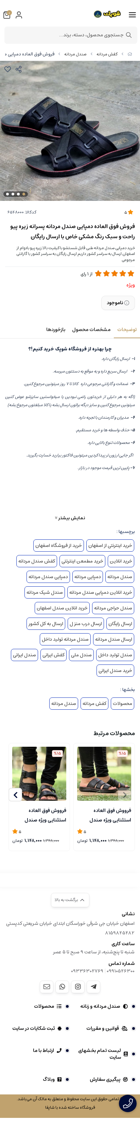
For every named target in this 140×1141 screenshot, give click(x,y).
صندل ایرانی (24, 655)
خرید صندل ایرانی (115, 671)
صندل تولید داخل (115, 655)
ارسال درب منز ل (86, 624)
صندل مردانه (75, 54)
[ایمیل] (46, 987)
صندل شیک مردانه (45, 592)
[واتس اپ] (62, 987)
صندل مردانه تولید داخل (65, 639)
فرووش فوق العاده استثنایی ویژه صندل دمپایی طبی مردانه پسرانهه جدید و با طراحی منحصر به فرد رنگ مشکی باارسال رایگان (105, 815)
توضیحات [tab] (127, 330)
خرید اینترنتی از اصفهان (110, 545)
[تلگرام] (93, 987)
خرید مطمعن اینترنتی (82, 561)
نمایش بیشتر (71, 517)
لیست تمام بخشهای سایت (99, 1054)
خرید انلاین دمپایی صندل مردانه (100, 592)
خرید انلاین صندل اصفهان (62, 608)
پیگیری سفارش (105, 1079)
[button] (15, 794)
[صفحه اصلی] (129, 54)
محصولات (122, 703)
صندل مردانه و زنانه (100, 1006)
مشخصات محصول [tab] (91, 330)
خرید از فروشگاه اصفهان (58, 545)
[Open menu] (132, 15)
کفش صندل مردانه (36, 561)
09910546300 (121, 971)
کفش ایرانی (53, 655)
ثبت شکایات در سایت (33, 1028)
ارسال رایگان (120, 624)
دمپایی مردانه (87, 577)
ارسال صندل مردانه (113, 639)
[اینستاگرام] (78, 987)
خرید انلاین (121, 561)
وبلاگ (49, 1079)
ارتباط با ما (43, 1050)
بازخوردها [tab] (55, 330)
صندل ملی (81, 655)
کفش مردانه (107, 54)
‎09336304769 (87, 971)
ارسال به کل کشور (46, 624)
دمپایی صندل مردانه (48, 577)
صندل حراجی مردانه (113, 608)
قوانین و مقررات (102, 1028)
